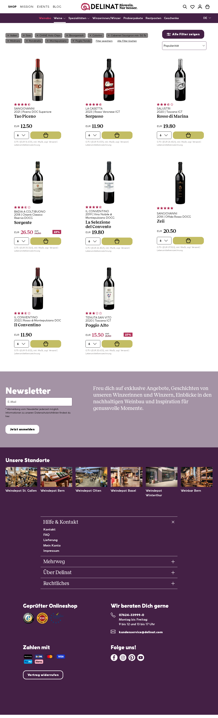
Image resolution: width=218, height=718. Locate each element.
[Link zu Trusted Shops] (28, 618)
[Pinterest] (131, 657)
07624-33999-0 (131, 615)
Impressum (51, 551)
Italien (13, 35)
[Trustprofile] (50, 618)
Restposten (153, 18)
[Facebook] (114, 657)
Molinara (15, 40)
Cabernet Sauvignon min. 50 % (128, 35)
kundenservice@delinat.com (141, 632)
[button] (185, 7)
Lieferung (50, 540)
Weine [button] (58, 18)
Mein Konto (52, 545)
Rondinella (35, 40)
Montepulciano (58, 40)
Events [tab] (43, 6)
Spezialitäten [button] (77, 18)
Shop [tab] (12, 6)
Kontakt (49, 529)
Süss (28, 35)
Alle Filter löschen (127, 40)
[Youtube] (140, 657)
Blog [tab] (57, 6)
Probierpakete (133, 18)
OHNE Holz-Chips (50, 35)
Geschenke (171, 18)
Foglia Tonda (82, 40)
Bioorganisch (76, 35)
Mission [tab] (27, 6)
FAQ (46, 535)
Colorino (97, 35)
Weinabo (45, 18)
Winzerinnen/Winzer (106, 18)
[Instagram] (123, 657)
